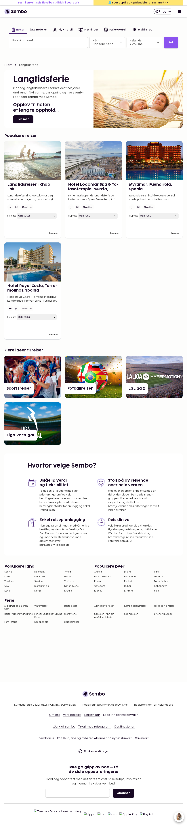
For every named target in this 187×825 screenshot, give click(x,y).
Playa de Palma (102, 576)
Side (156, 590)
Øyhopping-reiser (164, 606)
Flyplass (11, 216)
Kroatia (68, 590)
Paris (156, 572)
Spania (8, 572)
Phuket (128, 581)
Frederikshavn (162, 581)
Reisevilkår (92, 715)
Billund (127, 572)
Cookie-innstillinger (96, 751)
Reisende (136, 40)
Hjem (8, 65)
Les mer (23, 119)
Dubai (127, 586)
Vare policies (72, 715)
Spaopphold (41, 622)
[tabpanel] (93, 43)
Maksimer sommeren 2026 (16, 608)
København (160, 586)
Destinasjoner (124, 726)
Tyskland (9, 581)
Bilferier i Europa (163, 614)
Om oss (54, 715)
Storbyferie (70, 614)
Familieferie (10, 622)
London (158, 576)
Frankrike (39, 576)
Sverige (38, 581)
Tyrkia (67, 572)
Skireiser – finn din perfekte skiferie (104, 616)
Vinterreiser (40, 606)
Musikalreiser (71, 622)
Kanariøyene (71, 586)
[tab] (18, 30)
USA (6, 586)
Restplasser (70, 606)
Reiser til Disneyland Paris (18, 614)
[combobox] (48, 44)
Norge (37, 590)
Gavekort (142, 738)
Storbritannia (41, 586)
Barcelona (130, 576)
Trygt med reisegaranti (94, 726)
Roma (97, 581)
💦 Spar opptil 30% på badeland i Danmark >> (138, 2)
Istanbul (98, 590)
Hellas (67, 576)
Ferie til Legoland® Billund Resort (48, 616)
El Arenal (129, 590)
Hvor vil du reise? (22, 40)
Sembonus (46, 738)
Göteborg (99, 586)
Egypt (7, 590)
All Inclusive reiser (104, 606)
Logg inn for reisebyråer (120, 715)
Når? (95, 40)
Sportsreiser (131, 614)
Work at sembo (64, 726)
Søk (171, 42)
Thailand (69, 581)
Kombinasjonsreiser (135, 606)
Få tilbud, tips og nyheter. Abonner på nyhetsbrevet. (94, 738)
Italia (7, 576)
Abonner (123, 793)
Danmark (39, 572)
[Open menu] (180, 11)
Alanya (98, 572)
